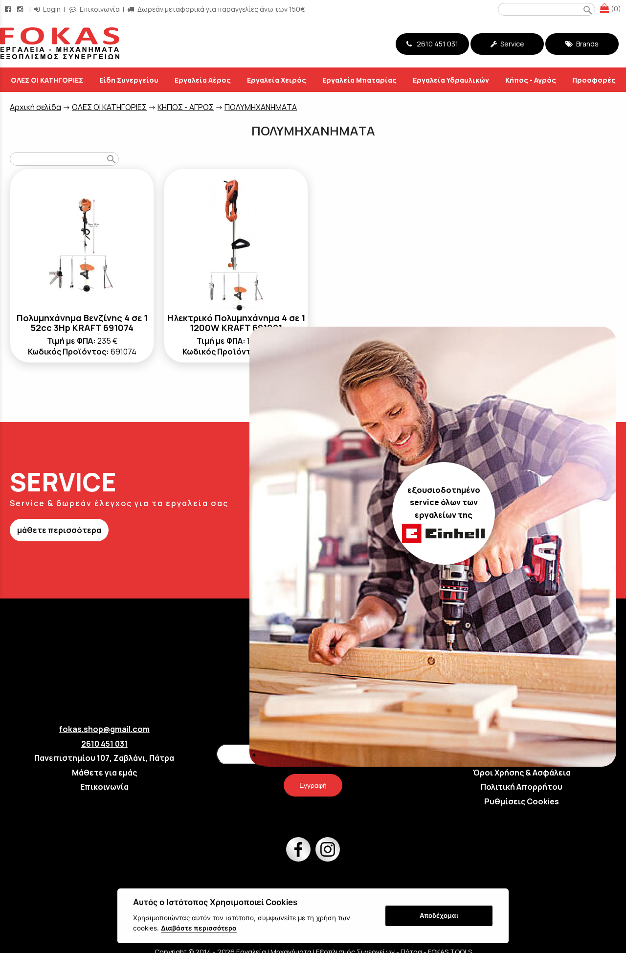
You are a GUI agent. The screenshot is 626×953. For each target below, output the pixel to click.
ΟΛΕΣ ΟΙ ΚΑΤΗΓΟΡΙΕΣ (109, 107)
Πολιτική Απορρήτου (521, 786)
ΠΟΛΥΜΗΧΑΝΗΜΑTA (260, 107)
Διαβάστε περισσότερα (199, 928)
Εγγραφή (313, 785)
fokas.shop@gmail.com (104, 729)
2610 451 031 (436, 43)
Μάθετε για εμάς (104, 772)
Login (51, 9)
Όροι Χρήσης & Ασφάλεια (522, 772)
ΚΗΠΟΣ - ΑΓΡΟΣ (185, 107)
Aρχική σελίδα (35, 107)
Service (511, 43)
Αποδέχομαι (439, 915)
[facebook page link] (9, 9)
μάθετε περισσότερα (59, 530)
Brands (587, 43)
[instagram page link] (21, 9)
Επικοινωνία (99, 9)
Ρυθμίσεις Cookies (521, 801)
